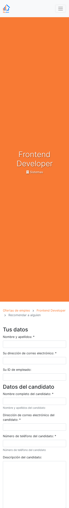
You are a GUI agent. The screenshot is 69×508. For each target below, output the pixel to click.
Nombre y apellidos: (18, 337)
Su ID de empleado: (17, 370)
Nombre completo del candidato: (28, 394)
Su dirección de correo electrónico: (30, 353)
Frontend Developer (51, 310)
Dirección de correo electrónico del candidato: (28, 417)
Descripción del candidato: (22, 457)
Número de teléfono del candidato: (29, 436)
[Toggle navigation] (60, 8)
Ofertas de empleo (17, 310)
